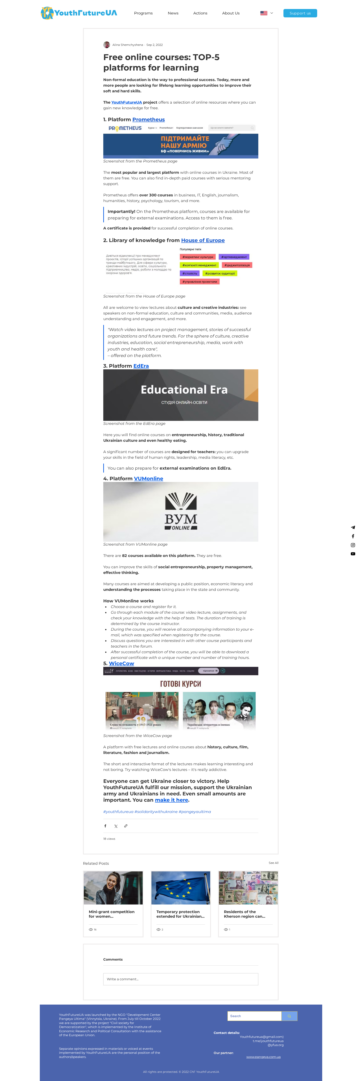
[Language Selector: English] (266, 13)
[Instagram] (353, 545)
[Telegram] (353, 527)
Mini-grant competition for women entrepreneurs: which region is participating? (111, 914)
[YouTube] (353, 554)
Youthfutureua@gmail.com (261, 1037)
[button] (143, 13)
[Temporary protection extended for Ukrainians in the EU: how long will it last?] (180, 887)
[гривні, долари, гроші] (248, 887)
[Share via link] (126, 826)
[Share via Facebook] (105, 826)
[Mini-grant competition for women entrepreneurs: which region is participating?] (113, 887)
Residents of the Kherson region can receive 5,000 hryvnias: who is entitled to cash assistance (246, 914)
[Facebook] (353, 536)
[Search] (289, 1016)
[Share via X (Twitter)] (116, 826)
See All (274, 863)
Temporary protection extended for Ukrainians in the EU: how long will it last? (180, 914)
